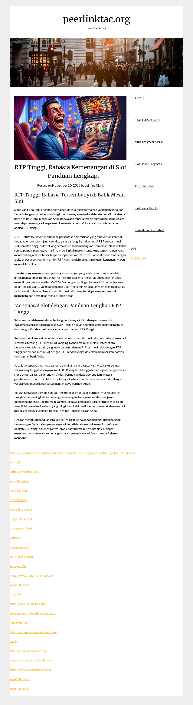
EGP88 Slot (138, 258)
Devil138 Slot (18, 490)
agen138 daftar (20, 585)
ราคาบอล (16, 537)
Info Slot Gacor (144, 186)
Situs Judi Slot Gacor (148, 120)
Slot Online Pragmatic (148, 164)
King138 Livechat (21, 509)
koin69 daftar (18, 622)
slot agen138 (18, 566)
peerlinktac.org (96, 19)
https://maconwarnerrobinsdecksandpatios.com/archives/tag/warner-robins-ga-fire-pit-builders (72, 453)
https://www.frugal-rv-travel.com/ (32, 575)
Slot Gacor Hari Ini (146, 208)
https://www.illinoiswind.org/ (28, 651)
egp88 (14, 641)
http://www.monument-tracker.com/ (33, 632)
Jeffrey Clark (94, 185)
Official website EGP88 (25, 471)
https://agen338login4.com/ (28, 603)
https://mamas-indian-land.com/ (30, 660)
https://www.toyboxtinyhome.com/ (32, 613)
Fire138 (140, 98)
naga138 (15, 594)
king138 (15, 462)
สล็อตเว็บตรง (18, 500)
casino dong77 (19, 547)
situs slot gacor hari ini (149, 141)
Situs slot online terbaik (149, 230)
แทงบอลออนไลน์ (21, 528)
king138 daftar (19, 481)
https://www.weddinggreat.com (30, 669)
